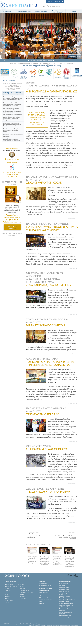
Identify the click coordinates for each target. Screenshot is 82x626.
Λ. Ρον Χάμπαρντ (8, 11)
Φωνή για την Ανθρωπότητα (45, 588)
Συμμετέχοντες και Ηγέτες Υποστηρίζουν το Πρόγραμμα (11, 140)
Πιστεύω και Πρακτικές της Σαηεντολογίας (45, 586)
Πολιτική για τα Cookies (46, 625)
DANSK (7, 588)
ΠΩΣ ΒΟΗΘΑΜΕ (10, 80)
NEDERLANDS (8, 600)
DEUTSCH (7, 602)
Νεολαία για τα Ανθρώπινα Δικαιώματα (65, 613)
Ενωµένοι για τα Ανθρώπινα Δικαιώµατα (66, 609)
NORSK (22, 586)
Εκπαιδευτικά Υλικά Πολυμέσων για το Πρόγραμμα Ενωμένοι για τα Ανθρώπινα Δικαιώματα (12, 104)
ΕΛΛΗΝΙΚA (22, 594)
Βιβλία (74, 11)
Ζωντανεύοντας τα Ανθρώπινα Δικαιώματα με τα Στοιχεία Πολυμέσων (11, 119)
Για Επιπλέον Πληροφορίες (45, 599)
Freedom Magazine (64, 601)
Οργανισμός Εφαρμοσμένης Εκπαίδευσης (23, 77)
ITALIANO (22, 596)
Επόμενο (49, 60)
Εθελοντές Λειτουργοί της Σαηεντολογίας (65, 597)
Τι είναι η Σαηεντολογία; (24, 11)
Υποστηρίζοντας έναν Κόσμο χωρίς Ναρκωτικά (66, 606)
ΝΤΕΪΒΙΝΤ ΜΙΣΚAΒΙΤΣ (64, 591)
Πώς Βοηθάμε (5, 77)
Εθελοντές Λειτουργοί (41, 11)
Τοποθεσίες (41, 603)
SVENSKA (22, 588)
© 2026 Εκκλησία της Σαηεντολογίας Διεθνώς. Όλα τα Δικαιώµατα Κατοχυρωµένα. (23, 624)
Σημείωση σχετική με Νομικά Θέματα (69, 625)
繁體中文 (7, 598)
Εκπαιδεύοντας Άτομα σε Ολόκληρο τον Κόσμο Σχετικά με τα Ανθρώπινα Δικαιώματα (12, 98)
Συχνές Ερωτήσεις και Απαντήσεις (57, 11)
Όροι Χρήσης (56, 625)
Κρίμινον (33, 76)
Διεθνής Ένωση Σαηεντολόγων (67, 599)
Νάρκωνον (41, 75)
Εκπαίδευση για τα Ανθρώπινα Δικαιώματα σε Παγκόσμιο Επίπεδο (11, 130)
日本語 (6, 595)
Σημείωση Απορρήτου (34, 625)
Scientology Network (64, 587)
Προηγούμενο (34, 60)
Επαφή (40, 601)
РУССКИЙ (7, 596)
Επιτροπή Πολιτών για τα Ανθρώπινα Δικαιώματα (66, 76)
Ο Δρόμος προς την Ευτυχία (14, 76)
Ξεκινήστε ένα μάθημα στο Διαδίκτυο (65, 593)
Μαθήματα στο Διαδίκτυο (44, 597)
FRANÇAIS (8, 590)
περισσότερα (72, 218)
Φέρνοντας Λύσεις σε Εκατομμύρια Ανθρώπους (13, 135)
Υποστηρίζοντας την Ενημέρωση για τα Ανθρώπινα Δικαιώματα (12, 93)
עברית (7, 593)
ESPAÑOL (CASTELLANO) (26, 592)
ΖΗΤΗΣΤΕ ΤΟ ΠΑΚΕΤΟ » (12, 227)
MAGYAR (22, 584)
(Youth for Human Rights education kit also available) (12, 234)
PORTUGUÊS (23, 598)
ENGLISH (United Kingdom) (12, 586)
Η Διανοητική (62, 585)
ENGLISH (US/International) (12, 584)
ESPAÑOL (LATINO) (25, 590)
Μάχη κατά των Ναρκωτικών (49, 76)
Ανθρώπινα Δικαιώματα (58, 76)
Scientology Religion (64, 589)
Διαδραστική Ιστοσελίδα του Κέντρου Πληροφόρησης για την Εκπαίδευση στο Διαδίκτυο (12, 124)
